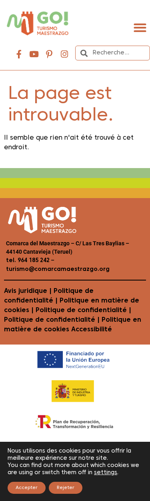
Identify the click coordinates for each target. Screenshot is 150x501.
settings (105, 472)
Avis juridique (25, 291)
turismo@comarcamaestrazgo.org (58, 269)
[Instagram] (64, 54)
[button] (140, 27)
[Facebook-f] (18, 54)
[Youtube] (34, 54)
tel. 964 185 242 (28, 260)
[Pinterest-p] (49, 54)
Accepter (27, 487)
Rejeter (65, 487)
